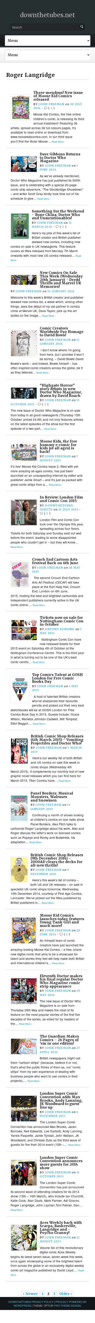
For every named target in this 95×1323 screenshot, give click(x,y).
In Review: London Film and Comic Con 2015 (61, 499)
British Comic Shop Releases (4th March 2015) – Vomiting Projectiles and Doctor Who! (57, 739)
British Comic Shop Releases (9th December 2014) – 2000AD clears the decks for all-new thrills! (56, 860)
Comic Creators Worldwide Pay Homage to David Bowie (62, 331)
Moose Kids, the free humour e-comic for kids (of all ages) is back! (58, 446)
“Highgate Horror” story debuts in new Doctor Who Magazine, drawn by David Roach (61, 390)
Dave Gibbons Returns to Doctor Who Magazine (60, 157)
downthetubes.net (47, 15)
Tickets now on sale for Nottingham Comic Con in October (62, 621)
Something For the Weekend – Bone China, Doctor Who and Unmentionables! (58, 214)
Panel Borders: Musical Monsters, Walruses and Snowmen (51, 796)
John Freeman (51, 104)
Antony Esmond (59, 629)
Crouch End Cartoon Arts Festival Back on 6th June (55, 561)
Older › (65, 1293)
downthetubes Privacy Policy (30, 1302)
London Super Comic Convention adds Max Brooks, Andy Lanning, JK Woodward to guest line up (61, 1100)
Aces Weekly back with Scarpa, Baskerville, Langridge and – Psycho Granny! (61, 1228)
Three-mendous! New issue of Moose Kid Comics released (58, 96)
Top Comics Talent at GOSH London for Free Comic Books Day (57, 678)
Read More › (58, 141)
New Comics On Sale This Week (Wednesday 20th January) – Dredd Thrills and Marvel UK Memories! (61, 280)
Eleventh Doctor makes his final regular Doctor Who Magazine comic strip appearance (61, 981)
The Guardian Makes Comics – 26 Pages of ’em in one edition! (59, 1039)
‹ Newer (30, 1293)
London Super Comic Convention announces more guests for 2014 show (61, 1163)
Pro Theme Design (67, 1305)
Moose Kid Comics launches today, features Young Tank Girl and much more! (62, 920)
